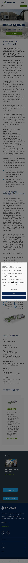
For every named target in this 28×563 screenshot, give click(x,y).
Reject (14, 297)
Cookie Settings (14, 289)
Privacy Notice (14, 282)
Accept (14, 293)
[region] (14, 281)
